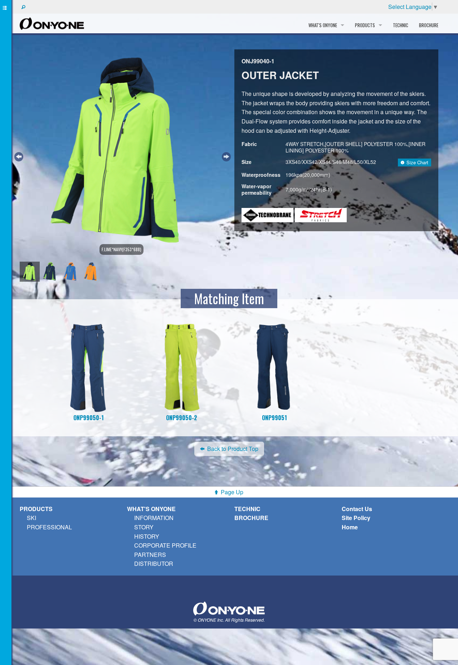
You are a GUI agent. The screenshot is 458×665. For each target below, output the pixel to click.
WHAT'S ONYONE (151, 509)
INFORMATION (154, 518)
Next (225, 155)
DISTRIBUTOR (153, 563)
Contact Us (357, 509)
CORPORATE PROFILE (165, 545)
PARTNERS (150, 554)
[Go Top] (229, 608)
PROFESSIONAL (49, 527)
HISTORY (146, 536)
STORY (144, 527)
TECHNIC (400, 25)
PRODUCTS (36, 509)
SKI (31, 518)
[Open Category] (5, 332)
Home (350, 527)
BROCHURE (428, 25)
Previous (17, 155)
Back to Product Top (232, 449)
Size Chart (417, 162)
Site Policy (356, 518)
